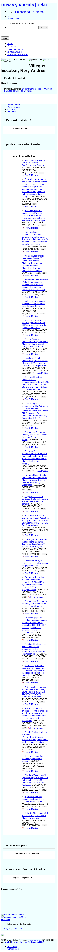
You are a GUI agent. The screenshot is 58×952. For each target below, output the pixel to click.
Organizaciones (15, 49)
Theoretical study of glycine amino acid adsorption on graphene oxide (35, 563)
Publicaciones (13, 107)
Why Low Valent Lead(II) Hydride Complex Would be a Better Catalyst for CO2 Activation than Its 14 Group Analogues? (35, 780)
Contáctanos (13, 949)
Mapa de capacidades (17, 54)
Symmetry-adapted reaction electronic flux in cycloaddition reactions (33, 799)
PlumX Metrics (31, 175)
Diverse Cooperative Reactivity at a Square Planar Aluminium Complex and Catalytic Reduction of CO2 (35, 343)
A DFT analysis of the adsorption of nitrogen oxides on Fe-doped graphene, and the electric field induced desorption (35, 670)
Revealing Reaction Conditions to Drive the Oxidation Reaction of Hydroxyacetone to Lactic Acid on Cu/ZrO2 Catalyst (33, 215)
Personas (11, 46)
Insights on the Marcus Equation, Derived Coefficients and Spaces (33, 162)
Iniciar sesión (13, 19)
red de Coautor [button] (17, 915)
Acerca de (12, 946)
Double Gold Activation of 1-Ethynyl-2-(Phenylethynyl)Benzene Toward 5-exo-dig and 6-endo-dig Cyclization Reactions (35, 737)
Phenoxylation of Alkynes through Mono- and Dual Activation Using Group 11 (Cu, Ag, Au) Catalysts (34, 543)
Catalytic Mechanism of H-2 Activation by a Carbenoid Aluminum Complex (35, 815)
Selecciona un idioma (29, 11)
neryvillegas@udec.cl (13, 929)
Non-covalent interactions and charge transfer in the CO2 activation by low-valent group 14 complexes (34, 324)
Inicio (9, 16)
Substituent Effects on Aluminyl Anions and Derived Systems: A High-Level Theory (34, 436)
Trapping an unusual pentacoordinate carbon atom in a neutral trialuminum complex (35, 500)
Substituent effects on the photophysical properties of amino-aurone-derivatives (35, 603)
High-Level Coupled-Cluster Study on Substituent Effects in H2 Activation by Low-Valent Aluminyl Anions (35, 362)
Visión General (14, 105)
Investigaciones (14, 51)
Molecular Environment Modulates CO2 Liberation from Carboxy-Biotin (33, 303)
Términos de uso (35, 940)
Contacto (11, 109)
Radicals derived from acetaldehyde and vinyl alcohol (33, 758)
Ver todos (11, 112)
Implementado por (27, 942)
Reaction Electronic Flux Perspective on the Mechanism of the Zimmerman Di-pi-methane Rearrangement (34, 649)
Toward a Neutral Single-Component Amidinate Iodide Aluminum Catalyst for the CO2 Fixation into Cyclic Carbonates (34, 480)
